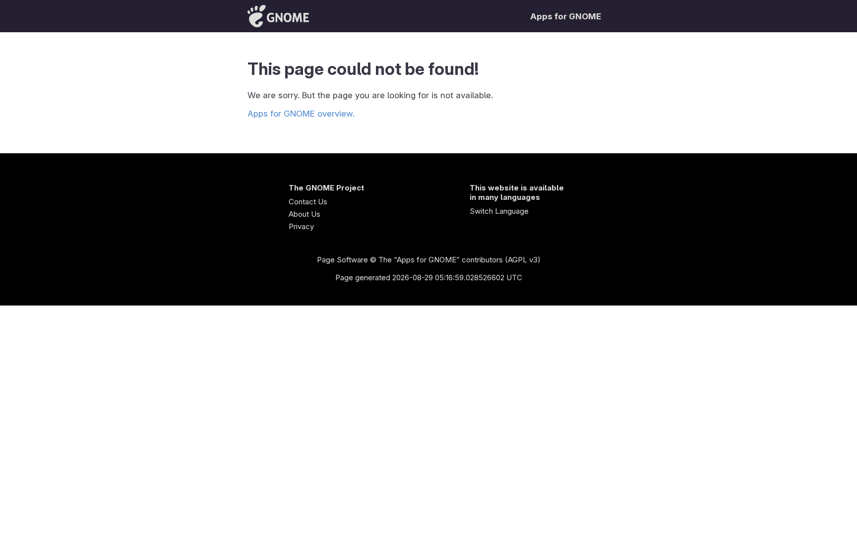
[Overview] (278, 16)
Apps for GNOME (565, 16)
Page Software (342, 259)
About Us (304, 214)
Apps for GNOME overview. (301, 114)
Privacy (301, 226)
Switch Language (499, 211)
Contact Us (308, 201)
